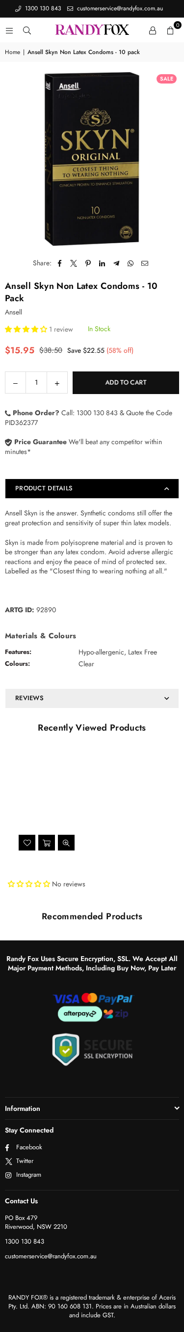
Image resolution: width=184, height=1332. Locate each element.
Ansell (13, 312)
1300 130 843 (42, 8)
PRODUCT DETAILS (44, 488)
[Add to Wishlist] (27, 842)
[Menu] (9, 30)
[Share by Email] (145, 263)
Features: (18, 651)
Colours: (17, 663)
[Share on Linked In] (102, 263)
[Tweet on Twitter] (74, 263)
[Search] (27, 30)
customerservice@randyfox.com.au (119, 8)
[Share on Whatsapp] (130, 263)
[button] (170, 30)
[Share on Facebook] (59, 263)
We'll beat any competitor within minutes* (83, 446)
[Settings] (152, 30)
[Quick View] (66, 842)
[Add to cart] (46, 842)
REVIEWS (29, 698)
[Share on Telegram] (116, 263)
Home (12, 52)
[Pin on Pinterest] (88, 263)
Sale (166, 79)
